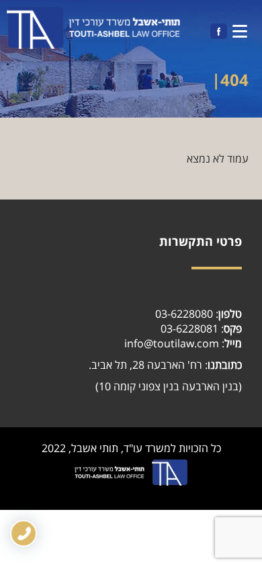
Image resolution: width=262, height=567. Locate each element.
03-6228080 (184, 313)
